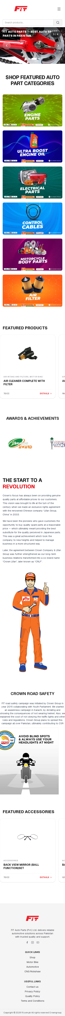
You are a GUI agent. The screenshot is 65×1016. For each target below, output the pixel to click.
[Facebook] (27, 942)
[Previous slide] (7, 46)
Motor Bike (32, 962)
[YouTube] (37, 942)
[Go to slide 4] (39, 59)
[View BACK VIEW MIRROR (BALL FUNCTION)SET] (27, 837)
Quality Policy (32, 996)
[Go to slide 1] (26, 59)
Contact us (32, 986)
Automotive (32, 966)
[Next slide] (58, 46)
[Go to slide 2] (29, 59)
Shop (32, 957)
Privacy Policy (32, 991)
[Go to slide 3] (34, 59)
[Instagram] (32, 942)
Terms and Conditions (32, 1000)
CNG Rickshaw (32, 971)
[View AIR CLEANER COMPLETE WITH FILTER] (27, 353)
